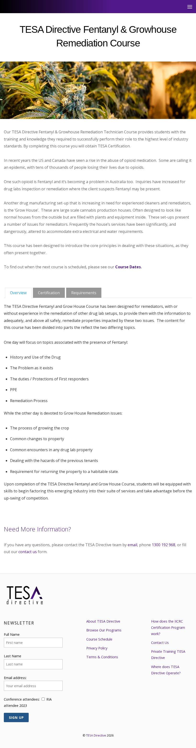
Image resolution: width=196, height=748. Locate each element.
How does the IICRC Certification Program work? (168, 627)
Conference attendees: (22, 699)
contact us (27, 551)
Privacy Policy (96, 648)
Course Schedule (99, 639)
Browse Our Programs (103, 630)
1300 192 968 (163, 544)
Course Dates (128, 267)
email (132, 544)
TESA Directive (96, 735)
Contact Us (160, 642)
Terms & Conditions (102, 657)
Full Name (12, 634)
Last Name (12, 656)
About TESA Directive (103, 621)
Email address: (15, 677)
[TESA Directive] (25, 601)
